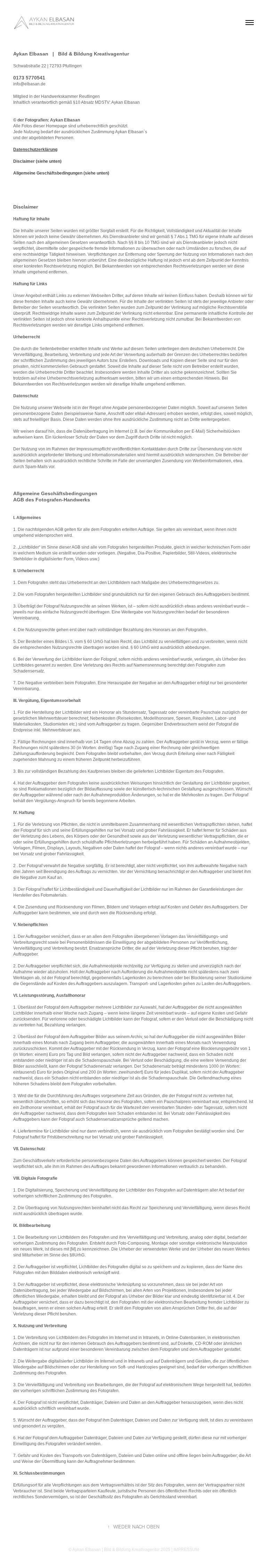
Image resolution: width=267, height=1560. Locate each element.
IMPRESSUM (186, 1549)
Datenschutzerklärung (35, 149)
